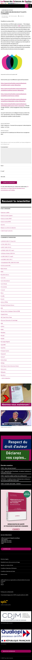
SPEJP (2, 584)
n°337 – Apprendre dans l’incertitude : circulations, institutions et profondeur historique (16, 472)
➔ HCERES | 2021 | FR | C (6, 259)
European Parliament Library (7, 305)
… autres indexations (5, 378)
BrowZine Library (5, 274)
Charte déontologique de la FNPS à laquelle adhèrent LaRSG (14, 595)
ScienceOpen (4, 360)
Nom (2, 165)
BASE (2, 271)
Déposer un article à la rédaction (8, 227)
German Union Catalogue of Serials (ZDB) (10, 311)
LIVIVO (2, 326)
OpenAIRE (3, 344)
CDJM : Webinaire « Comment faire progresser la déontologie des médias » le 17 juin (16, 125)
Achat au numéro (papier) (7, 215)
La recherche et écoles (7, 10)
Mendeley (3, 332)
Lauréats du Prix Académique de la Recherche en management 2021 (15, 132)
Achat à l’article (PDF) (6, 221)
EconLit (2, 299)
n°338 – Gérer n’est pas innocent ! (8, 468)
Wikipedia (3, 372)
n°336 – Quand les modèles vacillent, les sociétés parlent (14, 475)
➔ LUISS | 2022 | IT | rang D (7, 256)
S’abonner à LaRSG (5, 212)
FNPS (2, 583)
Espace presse (4, 574)
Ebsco (2, 293)
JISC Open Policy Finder (6, 317)
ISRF (19, 25)
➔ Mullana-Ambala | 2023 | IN (8, 253)
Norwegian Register (5, 341)
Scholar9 (3, 357)
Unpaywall (3, 353)
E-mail (3, 171)
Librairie (3, 224)
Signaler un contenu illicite (7, 565)
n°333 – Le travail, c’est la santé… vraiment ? (11, 483)
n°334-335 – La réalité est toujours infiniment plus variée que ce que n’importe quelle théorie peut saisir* (15, 479)
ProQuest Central (5, 350)
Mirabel (2, 335)
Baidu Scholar (4, 268)
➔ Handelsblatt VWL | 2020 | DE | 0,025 (10, 262)
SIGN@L (3, 363)
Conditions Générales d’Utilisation (9, 568)
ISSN (2, 323)
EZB (2, 308)
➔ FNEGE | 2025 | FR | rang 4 (7, 250)
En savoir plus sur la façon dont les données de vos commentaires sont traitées (15, 188)
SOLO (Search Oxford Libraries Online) (10, 366)
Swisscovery (3, 369)
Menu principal (30, 6)
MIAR (2, 329)
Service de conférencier (9, 651)
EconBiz (2, 296)
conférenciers (6, 548)
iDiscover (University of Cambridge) (9, 320)
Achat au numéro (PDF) (6, 218)
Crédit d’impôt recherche (6, 230)
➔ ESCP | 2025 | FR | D (6, 247)
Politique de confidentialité (7, 591)
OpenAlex (3, 347)
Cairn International (5, 280)
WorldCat (3, 375)
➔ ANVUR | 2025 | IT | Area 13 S (8, 241)
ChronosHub (4, 286)
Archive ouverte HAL (5, 265)
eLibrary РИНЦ (4, 302)
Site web (3, 176)
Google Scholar (4, 314)
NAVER (2, 338)
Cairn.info (3, 277)
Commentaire (4, 147)
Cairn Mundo (4, 283)
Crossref (3, 290)
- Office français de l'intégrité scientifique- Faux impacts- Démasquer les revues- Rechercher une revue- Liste (10, 540)
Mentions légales (4, 559)
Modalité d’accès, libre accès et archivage (10, 562)
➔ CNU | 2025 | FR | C (6, 244)
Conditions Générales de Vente (8, 571)
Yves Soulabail (13, 16)
